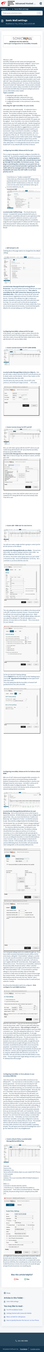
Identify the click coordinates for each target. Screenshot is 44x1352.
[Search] (40, 13)
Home (3, 9)
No (17, 1279)
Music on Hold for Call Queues (16, 1317)
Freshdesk (23, 1349)
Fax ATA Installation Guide (15, 1310)
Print (8, 1293)
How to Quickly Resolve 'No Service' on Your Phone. (23, 1320)
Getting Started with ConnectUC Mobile (19, 1313)
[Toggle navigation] (40, 3)
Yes (28, 1279)
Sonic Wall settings (13, 1301)
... (10, 9)
